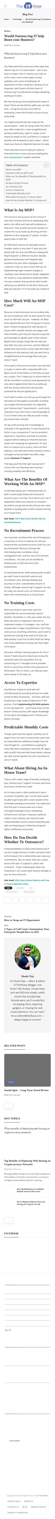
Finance (28, 1323)
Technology (17, 19)
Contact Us (13, 1507)
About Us (28, 1501)
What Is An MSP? (13, 169)
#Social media (29, 892)
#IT (31, 888)
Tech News (11, 1082)
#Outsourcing (11, 892)
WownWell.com (19, 1471)
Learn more (14, 1441)
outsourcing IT (16, 157)
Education (28, 1318)
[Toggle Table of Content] (44, 165)
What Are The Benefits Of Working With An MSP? (26, 178)
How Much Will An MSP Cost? (19, 173)
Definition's (28, 1312)
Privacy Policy (38, 1507)
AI (28, 1291)
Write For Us (14, 1501)
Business (28, 1301)
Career (28, 1307)
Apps (28, 1296)
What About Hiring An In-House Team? (24, 197)
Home (6, 19)
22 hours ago (16, 1169)
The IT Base (43, 1495)
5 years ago (16, 1095)
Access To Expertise (15, 190)
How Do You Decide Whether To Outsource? (26, 200)
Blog (25, 1507)
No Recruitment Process (17, 183)
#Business (20, 888)
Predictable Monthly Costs (18, 193)
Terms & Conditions (17, 1513)
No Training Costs (14, 186)
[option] (27, 1075)
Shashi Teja (8, 1095)
